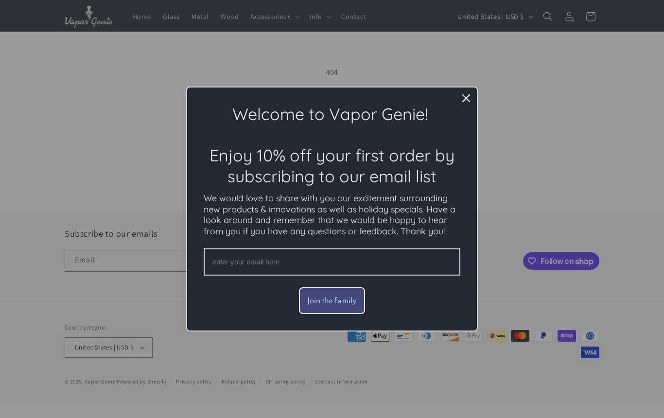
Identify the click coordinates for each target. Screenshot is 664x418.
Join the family (332, 300)
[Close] (466, 98)
